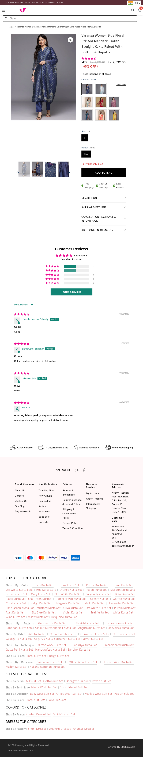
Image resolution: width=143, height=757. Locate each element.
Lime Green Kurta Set (20, 608)
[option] (43, 77)
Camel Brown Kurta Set (70, 599)
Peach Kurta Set (96, 589)
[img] (21, 314)
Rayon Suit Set (101, 681)
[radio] (87, 89)
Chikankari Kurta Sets (94, 634)
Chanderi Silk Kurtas (63, 634)
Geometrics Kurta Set (52, 623)
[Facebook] (84, 470)
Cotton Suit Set (53, 681)
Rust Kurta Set (15, 612)
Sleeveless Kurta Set (121, 628)
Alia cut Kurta (43, 628)
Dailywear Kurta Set (49, 662)
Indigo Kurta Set (41, 603)
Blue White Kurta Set (67, 594)
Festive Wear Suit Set (98, 693)
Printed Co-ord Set (38, 714)
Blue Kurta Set (124, 585)
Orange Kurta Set (70, 589)
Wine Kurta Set (15, 617)
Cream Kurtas (99, 599)
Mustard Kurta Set (49, 608)
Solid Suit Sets (57, 700)
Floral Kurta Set (36, 656)
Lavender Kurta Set (121, 603)
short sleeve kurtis (120, 623)
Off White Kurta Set (98, 608)
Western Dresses (60, 728)
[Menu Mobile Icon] (4, 10)
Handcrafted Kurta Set (50, 649)
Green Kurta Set (43, 585)
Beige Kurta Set (125, 594)
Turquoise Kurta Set (64, 617)
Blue (86, 154)
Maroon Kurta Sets (122, 589)
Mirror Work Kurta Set (52, 645)
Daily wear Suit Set (42, 693)
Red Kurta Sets (46, 589)
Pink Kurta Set (70, 585)
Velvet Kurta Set (92, 638)
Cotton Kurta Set (124, 634)
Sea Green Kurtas (39, 599)
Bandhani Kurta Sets (19, 628)
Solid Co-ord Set (64, 714)
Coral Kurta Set (16, 603)
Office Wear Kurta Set (83, 662)
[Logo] (22, 10)
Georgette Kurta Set (19, 638)
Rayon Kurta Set (69, 638)
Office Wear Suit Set (69, 693)
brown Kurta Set (16, 594)
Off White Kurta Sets (19, 589)
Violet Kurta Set (73, 612)
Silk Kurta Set (37, 634)
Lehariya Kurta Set (85, 645)
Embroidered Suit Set (74, 687)
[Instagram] (76, 470)
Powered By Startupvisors (121, 746)
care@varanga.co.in (123, 545)
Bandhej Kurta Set (79, 649)
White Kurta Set (123, 612)
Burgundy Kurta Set (98, 594)
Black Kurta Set (16, 599)
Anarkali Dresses (84, 728)
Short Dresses (37, 728)
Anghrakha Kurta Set (91, 628)
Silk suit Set (33, 681)
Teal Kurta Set (100, 612)
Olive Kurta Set (73, 608)
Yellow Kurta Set (38, 617)
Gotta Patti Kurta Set (19, 649)
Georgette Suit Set (78, 681)
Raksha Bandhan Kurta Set (47, 666)
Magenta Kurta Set (68, 603)
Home (11, 27)
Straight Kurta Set (87, 623)
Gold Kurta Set (94, 603)
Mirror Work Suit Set (44, 687)
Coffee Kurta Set (124, 599)
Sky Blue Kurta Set (43, 612)
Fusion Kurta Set (16, 666)
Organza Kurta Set (46, 638)
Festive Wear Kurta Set (119, 662)
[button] (88, 58)
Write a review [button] (71, 291)
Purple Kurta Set (97, 585)
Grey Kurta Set (40, 594)
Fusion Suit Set (124, 693)
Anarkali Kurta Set (64, 628)
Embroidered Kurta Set (118, 645)
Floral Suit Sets (35, 700)
